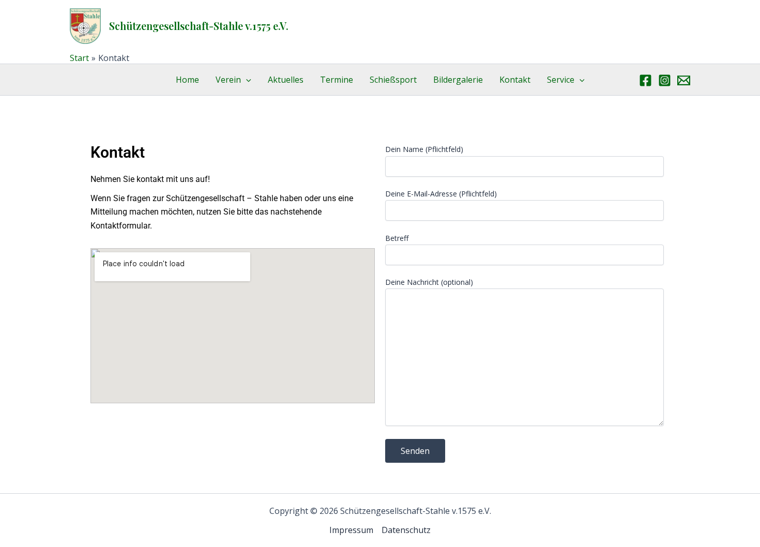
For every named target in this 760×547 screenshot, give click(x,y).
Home (187, 79)
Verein (228, 79)
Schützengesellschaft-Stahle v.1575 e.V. (198, 26)
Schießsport (393, 79)
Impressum (351, 530)
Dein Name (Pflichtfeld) (424, 149)
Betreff (396, 238)
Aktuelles (285, 79)
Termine (336, 79)
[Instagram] (664, 80)
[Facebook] (645, 80)
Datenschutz (406, 530)
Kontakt (514, 79)
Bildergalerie (458, 79)
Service (560, 79)
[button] (246, 79)
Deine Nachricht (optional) (429, 282)
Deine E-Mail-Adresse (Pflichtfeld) (441, 194)
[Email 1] (683, 80)
